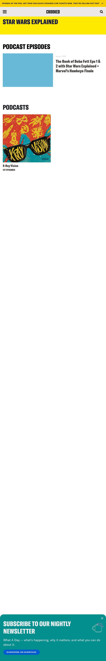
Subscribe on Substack (21, 652)
